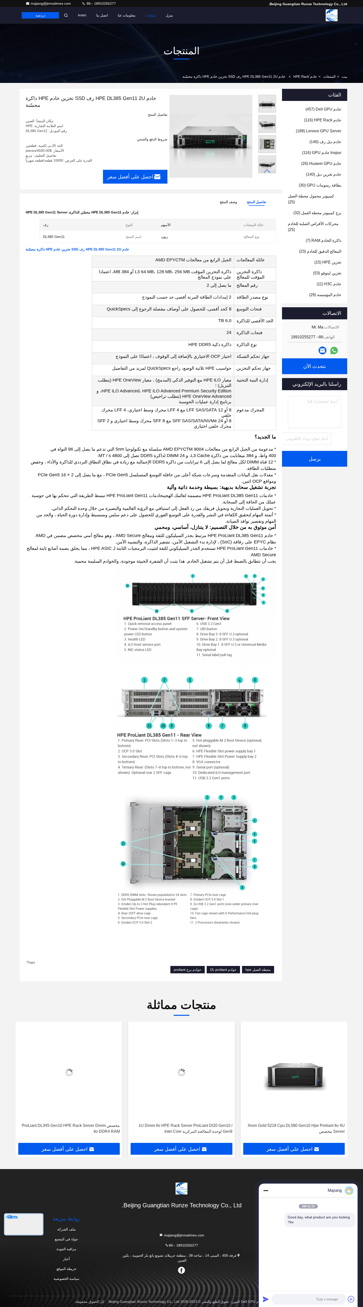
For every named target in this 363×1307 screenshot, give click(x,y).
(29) (325, 295)
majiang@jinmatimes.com (51, 3)
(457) (323, 109)
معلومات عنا (127, 15)
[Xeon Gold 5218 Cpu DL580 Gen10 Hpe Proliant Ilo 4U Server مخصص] (294, 1072)
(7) (323, 240)
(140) (323, 174)
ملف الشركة (66, 1229)
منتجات (150, 15)
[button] (267, 171)
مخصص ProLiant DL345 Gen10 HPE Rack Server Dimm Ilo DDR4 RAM (71, 1128)
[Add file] (351, 1299)
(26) (321, 163)
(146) (325, 142)
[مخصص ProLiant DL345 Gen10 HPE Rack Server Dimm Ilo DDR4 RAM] (69, 1072)
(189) (318, 131)
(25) (311, 199)
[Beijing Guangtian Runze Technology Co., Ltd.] (331, 15)
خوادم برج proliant (187, 970)
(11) (329, 284)
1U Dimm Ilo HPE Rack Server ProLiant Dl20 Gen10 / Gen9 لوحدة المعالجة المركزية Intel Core (185, 1128)
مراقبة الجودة (66, 1249)
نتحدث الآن (314, 366)
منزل (169, 15)
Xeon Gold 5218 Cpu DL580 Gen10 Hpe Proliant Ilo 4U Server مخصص (296, 1128)
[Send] (266, 1299)
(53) (327, 273)
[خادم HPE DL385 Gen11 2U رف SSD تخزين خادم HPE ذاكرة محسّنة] (210, 136)
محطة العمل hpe (258, 970)
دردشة (40, 15)
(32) (317, 213)
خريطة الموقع (67, 1269)
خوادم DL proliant (223, 970)
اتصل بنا (102, 15)
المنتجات (329, 76)
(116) (322, 120)
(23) (320, 251)
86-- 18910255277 (101, 3)
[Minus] (266, 1190)
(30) (320, 185)
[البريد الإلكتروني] (322, 350)
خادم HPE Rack (305, 76)
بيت (344, 76)
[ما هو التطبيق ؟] (334, 351)
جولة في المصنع (66, 1239)
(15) (327, 262)
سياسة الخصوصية (66, 1279)
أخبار (66, 1259)
